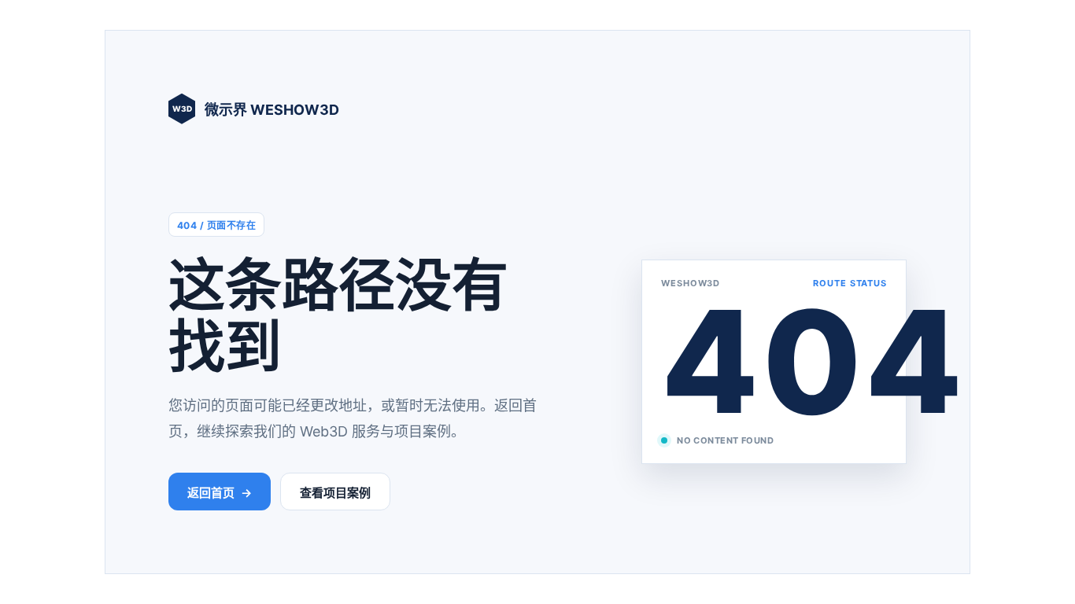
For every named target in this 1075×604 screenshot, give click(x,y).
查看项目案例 (335, 492)
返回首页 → (219, 492)
